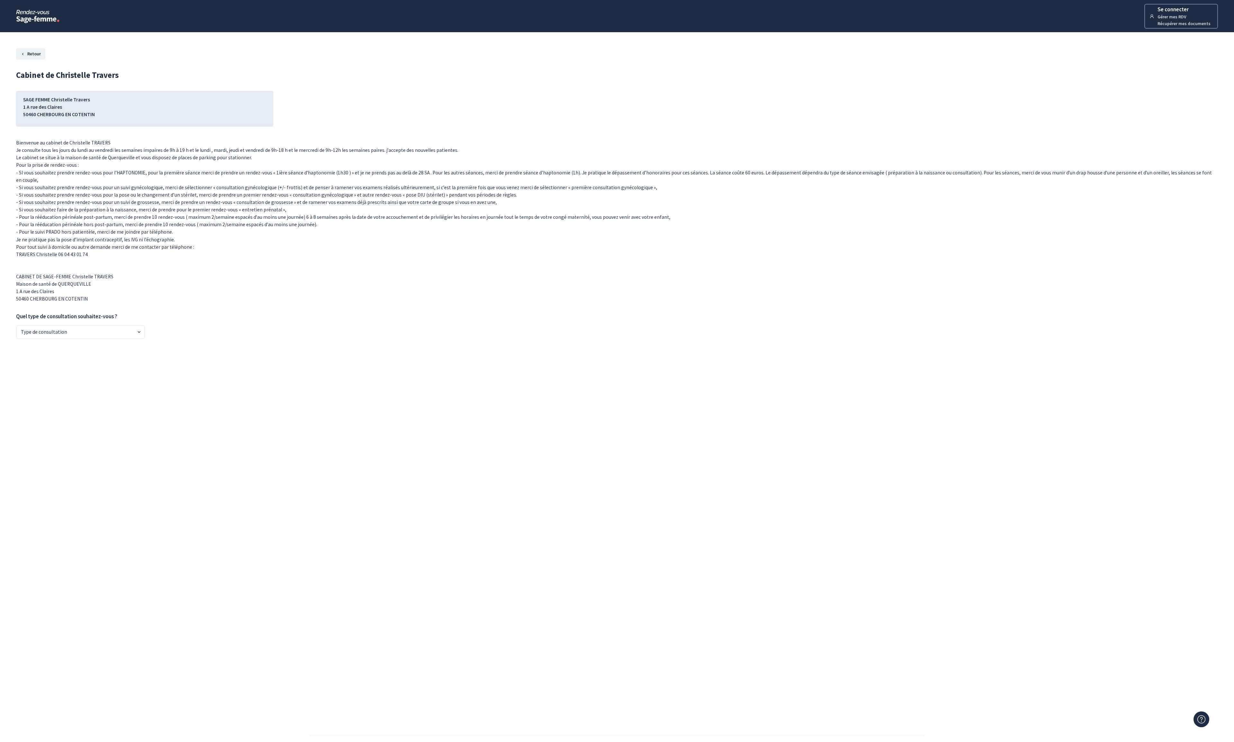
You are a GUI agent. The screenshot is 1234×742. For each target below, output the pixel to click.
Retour (34, 54)
